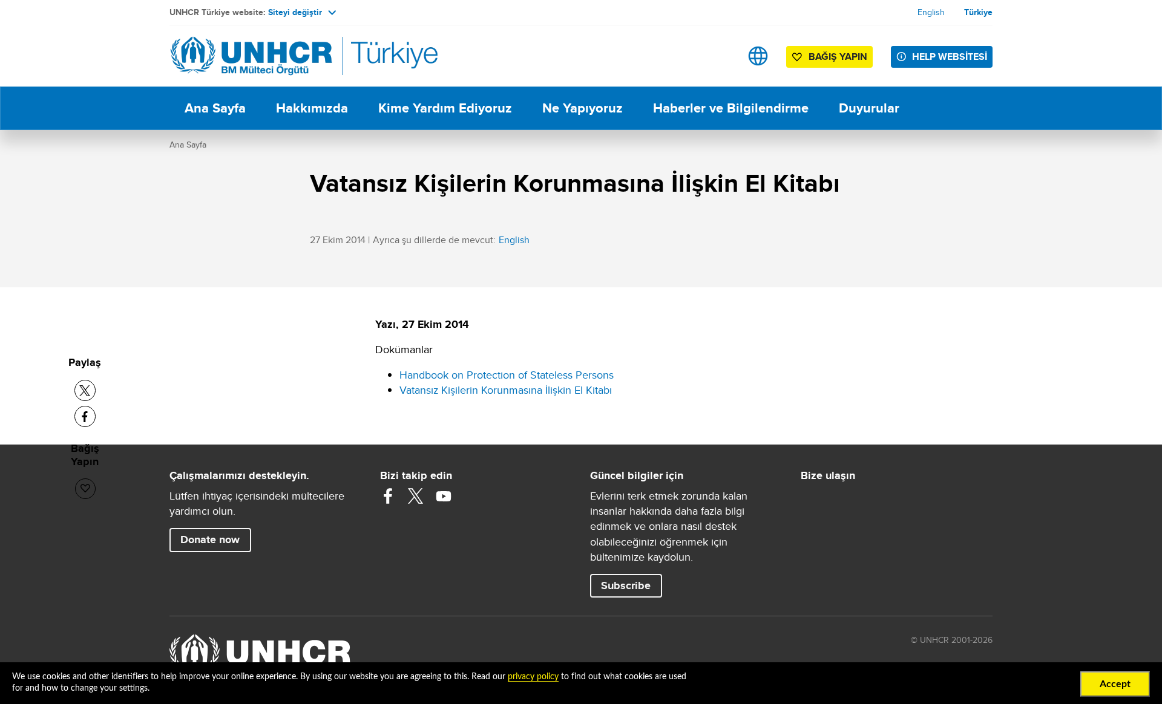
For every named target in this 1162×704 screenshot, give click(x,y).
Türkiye (978, 12)
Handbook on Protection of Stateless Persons (506, 374)
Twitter (416, 496)
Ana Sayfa (215, 108)
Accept (1115, 684)
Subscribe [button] (626, 585)
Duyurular (869, 108)
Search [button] (720, 56)
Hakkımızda (312, 108)
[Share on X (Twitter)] (85, 390)
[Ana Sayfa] (254, 56)
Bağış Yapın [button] (838, 57)
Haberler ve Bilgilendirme (731, 108)
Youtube (443, 496)
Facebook (388, 496)
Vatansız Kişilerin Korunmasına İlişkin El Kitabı (505, 389)
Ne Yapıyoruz (582, 108)
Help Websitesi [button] (949, 57)
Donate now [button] (210, 539)
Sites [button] (758, 56)
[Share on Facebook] (85, 416)
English (931, 12)
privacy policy (533, 677)
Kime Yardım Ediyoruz (445, 108)
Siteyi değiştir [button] (295, 12)
